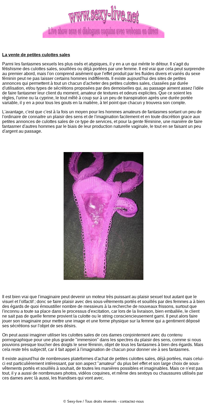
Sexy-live (74, 401)
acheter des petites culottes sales (118, 83)
